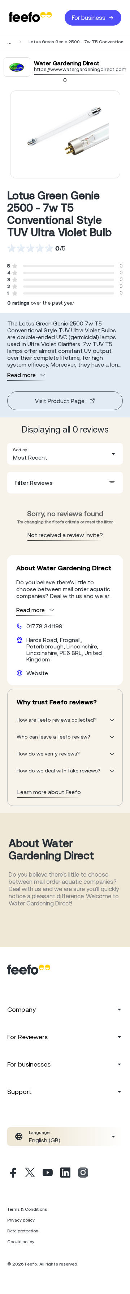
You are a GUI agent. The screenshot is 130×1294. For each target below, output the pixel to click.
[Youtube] (48, 1173)
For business (88, 17)
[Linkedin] (65, 1173)
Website (37, 673)
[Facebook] (12, 1173)
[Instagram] (83, 1173)
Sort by (20, 449)
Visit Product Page (59, 401)
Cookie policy (20, 1241)
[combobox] (65, 454)
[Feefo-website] (30, 17)
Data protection (22, 1230)
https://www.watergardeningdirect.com (80, 69)
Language (39, 1132)
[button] (65, 454)
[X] (30, 1173)
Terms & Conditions (27, 1209)
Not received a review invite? (65, 535)
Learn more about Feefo (49, 792)
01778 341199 (44, 626)
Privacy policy (21, 1220)
